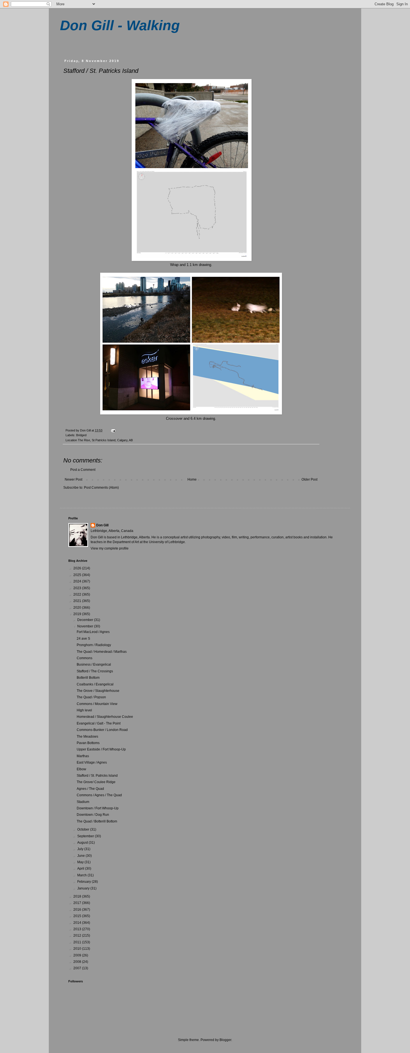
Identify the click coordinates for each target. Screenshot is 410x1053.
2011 (77, 942)
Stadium (83, 802)
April (81, 868)
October (83, 829)
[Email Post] (113, 430)
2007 (77, 968)
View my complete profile (110, 548)
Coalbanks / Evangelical (95, 684)
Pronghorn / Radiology (94, 645)
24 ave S (83, 639)
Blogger (225, 1040)
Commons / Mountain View (97, 704)
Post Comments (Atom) (101, 488)
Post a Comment (82, 470)
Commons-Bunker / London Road (102, 730)
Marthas (83, 756)
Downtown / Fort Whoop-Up (98, 808)
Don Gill (102, 525)
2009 (77, 955)
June (81, 856)
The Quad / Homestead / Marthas (102, 652)
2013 (77, 929)
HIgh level (84, 710)
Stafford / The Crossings (95, 671)
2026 (77, 568)
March (82, 875)
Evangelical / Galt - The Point (98, 723)
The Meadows (87, 736)
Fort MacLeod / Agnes (93, 632)
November (85, 626)
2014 (77, 923)
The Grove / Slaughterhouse (98, 691)
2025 (77, 575)
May (81, 862)
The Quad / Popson (91, 697)
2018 (77, 896)
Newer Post (73, 479)
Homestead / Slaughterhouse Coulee (105, 717)
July (80, 849)
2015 (77, 916)
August (83, 843)
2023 (77, 588)
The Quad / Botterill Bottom (97, 821)
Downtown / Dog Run (93, 815)
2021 (77, 601)
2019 (77, 614)
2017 (77, 903)
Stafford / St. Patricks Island (97, 776)
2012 (77, 935)
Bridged (81, 435)
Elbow (81, 769)
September (86, 836)
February (84, 882)
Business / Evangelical (94, 664)
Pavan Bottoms (88, 743)
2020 (77, 608)
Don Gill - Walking (120, 25)
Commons (84, 658)
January (83, 888)
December (85, 620)
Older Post (309, 479)
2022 (77, 594)
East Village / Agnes (92, 762)
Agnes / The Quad (90, 789)
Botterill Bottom (88, 678)
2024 (77, 581)
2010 (77, 949)
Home (192, 479)
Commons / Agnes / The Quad (99, 795)
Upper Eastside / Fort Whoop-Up (101, 749)
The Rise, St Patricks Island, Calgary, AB (105, 440)
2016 (77, 910)
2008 (77, 962)
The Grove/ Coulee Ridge (96, 782)
